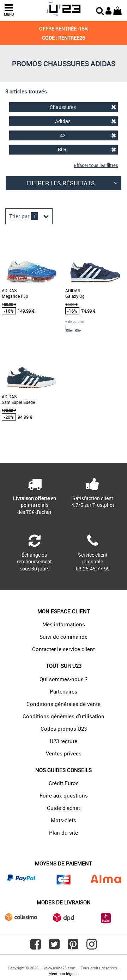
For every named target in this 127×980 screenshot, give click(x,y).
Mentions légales (63, 973)
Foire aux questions (64, 795)
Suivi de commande (63, 636)
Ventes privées (63, 753)
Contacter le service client (63, 649)
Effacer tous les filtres (96, 165)
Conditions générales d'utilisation (63, 716)
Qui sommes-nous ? (63, 679)
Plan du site (63, 832)
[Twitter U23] (54, 947)
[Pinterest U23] (73, 947)
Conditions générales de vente (63, 703)
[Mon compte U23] (108, 10)
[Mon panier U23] (117, 10)
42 (63, 135)
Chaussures (63, 107)
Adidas (63, 121)
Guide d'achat (63, 807)
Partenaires (63, 691)
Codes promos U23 (64, 728)
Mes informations (63, 624)
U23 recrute (63, 740)
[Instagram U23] (92, 947)
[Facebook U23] (35, 947)
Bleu (63, 149)
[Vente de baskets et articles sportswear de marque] (63, 9)
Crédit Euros (64, 783)
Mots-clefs (63, 820)
